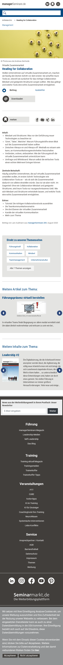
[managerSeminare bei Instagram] (21, 580)
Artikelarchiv (7, 20)
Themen (31, 562)
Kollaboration (32, 246)
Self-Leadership (31, 439)
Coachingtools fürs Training (31, 512)
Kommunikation (15, 253)
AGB (31, 545)
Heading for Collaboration (26, 20)
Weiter (53, 411)
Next (59, 313)
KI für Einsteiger (31, 507)
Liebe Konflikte (31, 525)
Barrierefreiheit (31, 549)
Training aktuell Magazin (32, 461)
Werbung (31, 567)
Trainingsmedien (31, 466)
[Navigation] (58, 4)
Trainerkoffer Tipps (31, 475)
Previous (3, 313)
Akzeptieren (10, 655)
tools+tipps (31, 499)
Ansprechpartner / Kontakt (31, 540)
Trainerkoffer (31, 470)
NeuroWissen (31, 516)
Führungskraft (15, 246)
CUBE (31, 494)
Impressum (31, 558)
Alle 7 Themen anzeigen (20, 268)
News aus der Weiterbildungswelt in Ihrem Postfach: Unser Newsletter (29, 404)
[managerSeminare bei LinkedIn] (12, 580)
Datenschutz (31, 554)
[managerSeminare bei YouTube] (41, 580)
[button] (18, 99)
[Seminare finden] (32, 597)
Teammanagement (17, 260)
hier (37, 650)
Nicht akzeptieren (29, 655)
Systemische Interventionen (31, 521)
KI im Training (31, 503)
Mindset (31, 253)
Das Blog (32, 443)
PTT (31, 490)
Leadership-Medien (31, 434)
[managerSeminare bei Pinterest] (51, 580)
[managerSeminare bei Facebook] (31, 580)
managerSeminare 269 (37, 223)
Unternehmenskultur (39, 260)
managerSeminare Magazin (31, 430)
